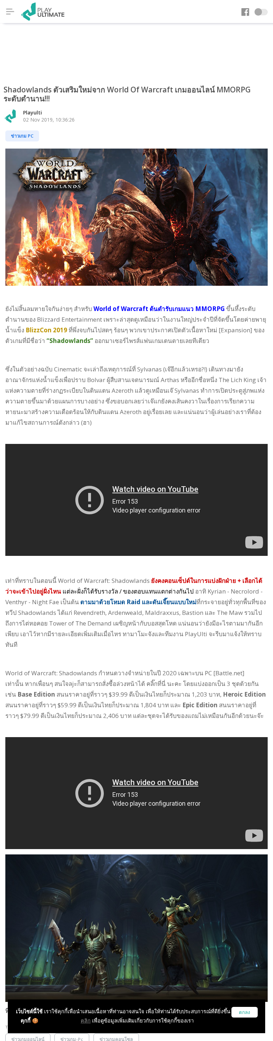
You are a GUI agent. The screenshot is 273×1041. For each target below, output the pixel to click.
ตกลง (244, 1012)
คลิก (86, 1020)
